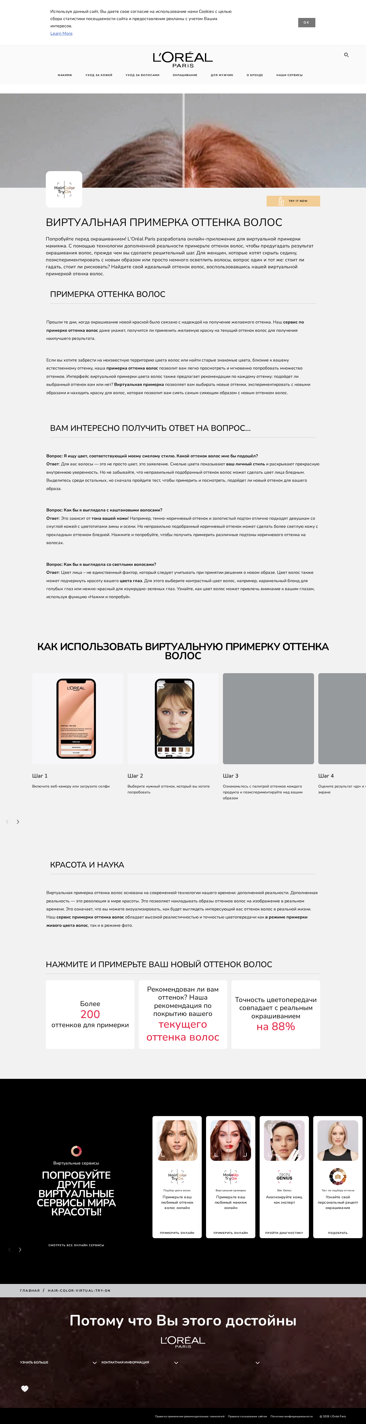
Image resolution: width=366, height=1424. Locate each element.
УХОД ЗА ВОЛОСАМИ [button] (142, 75)
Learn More (61, 33)
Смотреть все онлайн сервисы (76, 1245)
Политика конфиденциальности (292, 1416)
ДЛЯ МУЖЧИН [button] (222, 75)
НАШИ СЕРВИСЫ (290, 75)
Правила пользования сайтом (247, 1416)
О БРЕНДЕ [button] (255, 75)
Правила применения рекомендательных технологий (190, 1416)
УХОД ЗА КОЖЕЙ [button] (98, 75)
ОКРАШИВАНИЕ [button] (185, 75)
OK (307, 22)
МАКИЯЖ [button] (65, 75)
